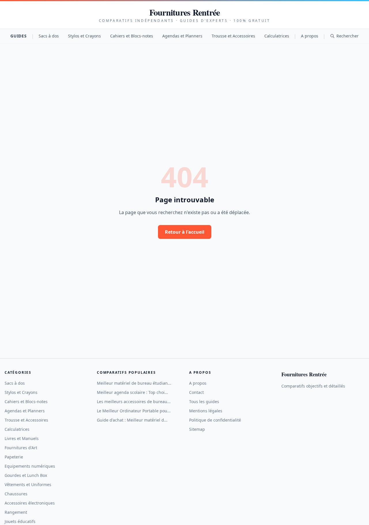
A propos (309, 36)
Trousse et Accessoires (233, 36)
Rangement (16, 512)
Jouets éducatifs (20, 521)
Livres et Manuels (22, 438)
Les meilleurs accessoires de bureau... (134, 401)
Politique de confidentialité (215, 420)
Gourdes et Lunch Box (26, 475)
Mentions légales (205, 410)
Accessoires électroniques (30, 503)
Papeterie (14, 457)
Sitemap (197, 429)
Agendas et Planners (182, 36)
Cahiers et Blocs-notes (131, 36)
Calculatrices (276, 36)
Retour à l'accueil (184, 232)
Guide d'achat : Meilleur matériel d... (132, 420)
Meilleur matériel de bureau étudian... (134, 383)
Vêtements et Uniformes (28, 484)
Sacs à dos (49, 36)
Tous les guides (204, 401)
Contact (196, 392)
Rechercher (347, 36)
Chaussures (16, 493)
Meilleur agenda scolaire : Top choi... (132, 392)
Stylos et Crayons (84, 36)
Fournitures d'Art (21, 447)
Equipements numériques (30, 466)
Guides (18, 36)
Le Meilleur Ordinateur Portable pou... (134, 410)
